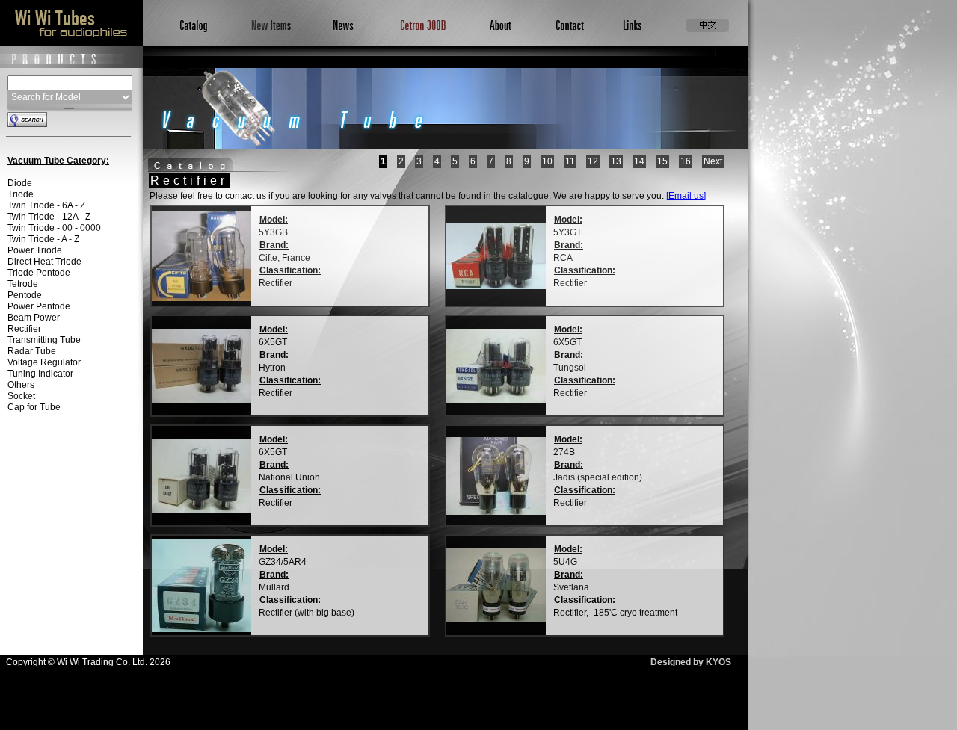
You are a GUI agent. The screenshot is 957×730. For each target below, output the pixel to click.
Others (20, 385)
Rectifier (24, 329)
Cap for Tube (34, 407)
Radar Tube (31, 351)
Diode (19, 183)
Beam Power (33, 317)
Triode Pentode (38, 272)
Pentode (24, 295)
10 (547, 161)
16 (685, 161)
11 (570, 161)
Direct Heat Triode (44, 261)
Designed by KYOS (690, 662)
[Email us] (686, 196)
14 (639, 161)
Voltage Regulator (44, 362)
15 (662, 161)
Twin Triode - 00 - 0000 (54, 228)
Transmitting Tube (44, 340)
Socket (21, 396)
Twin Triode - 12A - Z (48, 216)
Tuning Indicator (40, 373)
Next (713, 161)
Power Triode (34, 250)
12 (593, 161)
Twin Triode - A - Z (43, 239)
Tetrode (22, 284)
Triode (20, 194)
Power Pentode (38, 306)
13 (616, 161)
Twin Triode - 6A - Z (46, 205)
